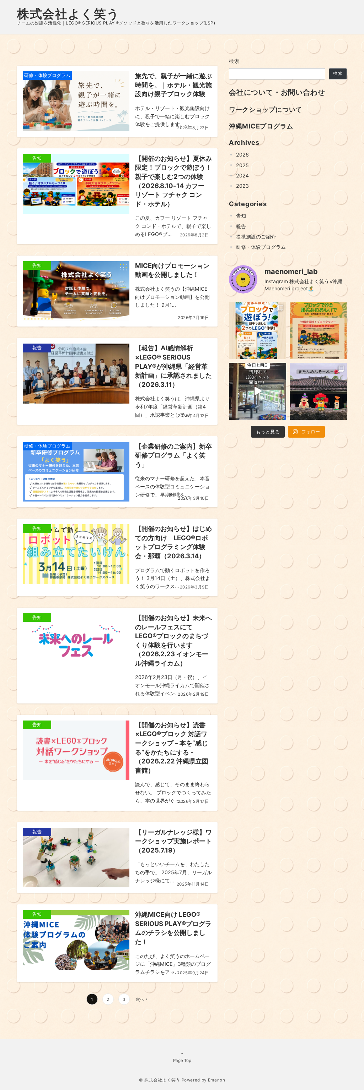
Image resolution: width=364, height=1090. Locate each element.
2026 (242, 155)
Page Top (182, 1060)
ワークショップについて (265, 109)
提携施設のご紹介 (256, 237)
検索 (234, 61)
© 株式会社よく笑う (159, 1080)
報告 (241, 226)
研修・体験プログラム (261, 247)
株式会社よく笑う (68, 13)
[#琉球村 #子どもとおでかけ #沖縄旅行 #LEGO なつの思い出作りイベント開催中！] (257, 391)
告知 (241, 216)
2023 (242, 186)
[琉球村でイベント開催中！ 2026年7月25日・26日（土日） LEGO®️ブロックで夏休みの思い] (318, 330)
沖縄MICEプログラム (261, 126)
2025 (242, 165)
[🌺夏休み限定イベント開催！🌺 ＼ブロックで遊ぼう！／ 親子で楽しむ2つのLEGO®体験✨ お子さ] (257, 330)
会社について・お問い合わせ (277, 92)
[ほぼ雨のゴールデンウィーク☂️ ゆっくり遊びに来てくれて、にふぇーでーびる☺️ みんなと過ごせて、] (318, 391)
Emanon (216, 1080)
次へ (140, 999)
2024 (242, 175)
